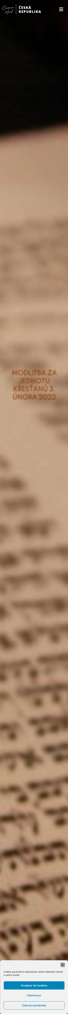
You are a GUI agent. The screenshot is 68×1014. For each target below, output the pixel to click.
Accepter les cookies (34, 985)
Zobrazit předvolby (34, 1005)
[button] (62, 965)
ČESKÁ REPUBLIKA (30, 9)
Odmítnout (34, 995)
